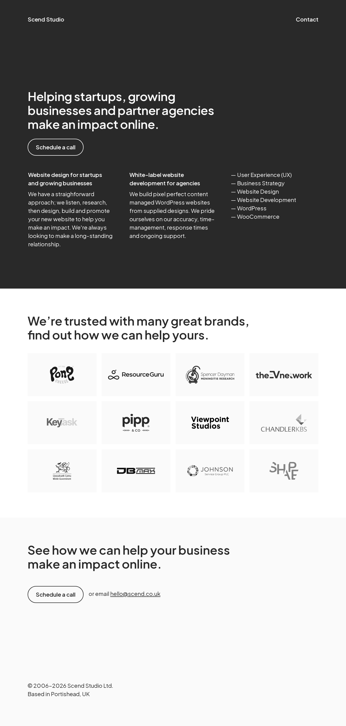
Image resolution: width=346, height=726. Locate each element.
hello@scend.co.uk (135, 593)
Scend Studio (46, 19)
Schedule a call (55, 147)
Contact (307, 19)
